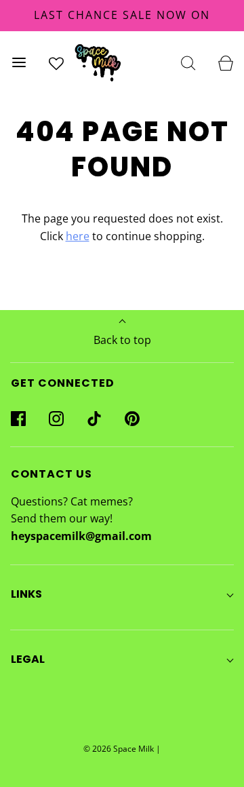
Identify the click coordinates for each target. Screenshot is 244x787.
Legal (28, 659)
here (77, 236)
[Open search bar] (188, 62)
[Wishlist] (56, 62)
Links (26, 594)
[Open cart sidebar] (225, 62)
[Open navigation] (18, 62)
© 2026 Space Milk (118, 748)
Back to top (122, 339)
